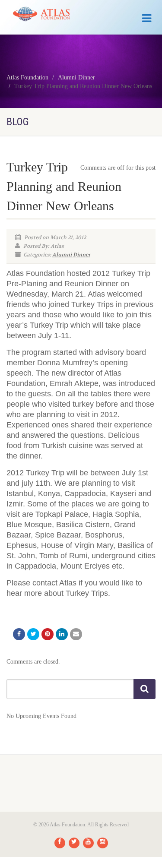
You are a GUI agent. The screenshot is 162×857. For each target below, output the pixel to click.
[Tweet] (33, 634)
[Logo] (54, 14)
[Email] (76, 634)
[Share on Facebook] (19, 634)
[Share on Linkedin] (62, 634)
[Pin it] (47, 634)
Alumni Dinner (71, 254)
